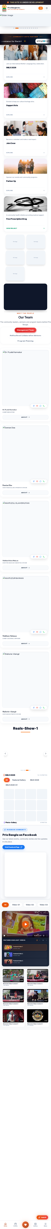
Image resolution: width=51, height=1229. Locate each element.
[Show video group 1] (21, 770)
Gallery (35, 1226)
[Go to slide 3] (20, 28)
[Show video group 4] (27, 770)
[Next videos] (45, 753)
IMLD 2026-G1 (12, 785)
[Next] (43, 296)
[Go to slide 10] (33, 28)
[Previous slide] (7, 296)
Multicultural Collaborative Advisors (25, 335)
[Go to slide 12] (37, 28)
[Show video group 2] (22, 770)
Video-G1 (16, 905)
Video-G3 (44, 905)
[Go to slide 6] (25, 28)
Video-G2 (30, 905)
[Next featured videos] (46, 940)
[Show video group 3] (24, 770)
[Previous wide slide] (3, 20)
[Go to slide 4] (21, 28)
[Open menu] (46, 8)
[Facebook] (34, 406)
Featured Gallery (19, 780)
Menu (45, 1226)
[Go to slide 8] (29, 28)
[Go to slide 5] (23, 28)
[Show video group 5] (29, 770)
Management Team (25, 330)
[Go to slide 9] (31, 28)
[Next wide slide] (47, 20)
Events (15, 1226)
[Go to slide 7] (27, 28)
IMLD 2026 (34, 780)
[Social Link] (40, 406)
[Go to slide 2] (17, 28)
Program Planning (25, 341)
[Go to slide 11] (35, 28)
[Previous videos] (5, 753)
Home (5, 1226)
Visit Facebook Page (12, 847)
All (7, 780)
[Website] (44, 406)
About (24, 417)
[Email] (37, 406)
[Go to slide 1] (13, 28)
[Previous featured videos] (40, 940)
